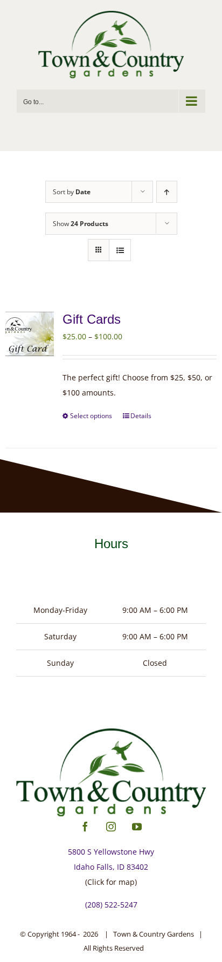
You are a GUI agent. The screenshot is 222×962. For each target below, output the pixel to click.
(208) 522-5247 (111, 904)
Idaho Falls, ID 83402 (111, 867)
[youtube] (137, 826)
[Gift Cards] (29, 334)
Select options (91, 415)
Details (140, 415)
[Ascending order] (166, 192)
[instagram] (111, 826)
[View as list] (119, 250)
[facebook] (85, 826)
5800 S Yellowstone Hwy (111, 852)
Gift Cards (92, 319)
